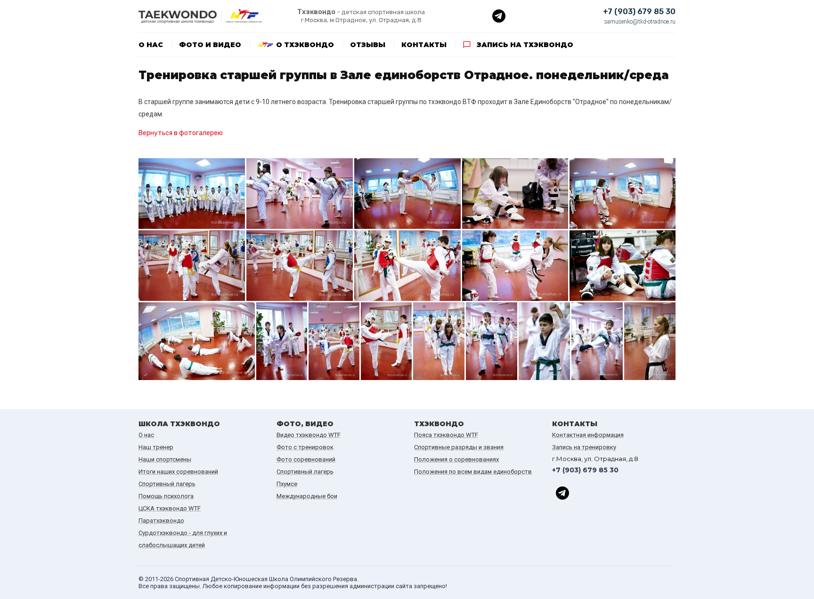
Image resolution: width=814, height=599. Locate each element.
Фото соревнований (306, 459)
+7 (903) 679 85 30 (639, 11)
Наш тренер (155, 447)
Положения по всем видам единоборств (473, 471)
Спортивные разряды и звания (459, 447)
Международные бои (307, 496)
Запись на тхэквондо (525, 44)
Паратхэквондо (161, 520)
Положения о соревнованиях (456, 459)
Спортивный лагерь (166, 483)
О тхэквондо (305, 44)
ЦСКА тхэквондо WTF (169, 508)
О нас (150, 44)
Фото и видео (210, 44)
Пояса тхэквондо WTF (446, 434)
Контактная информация (588, 434)
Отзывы (367, 44)
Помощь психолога (166, 496)
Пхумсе (287, 483)
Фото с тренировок (305, 447)
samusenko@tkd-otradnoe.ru (640, 21)
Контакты (424, 44)
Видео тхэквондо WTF (309, 434)
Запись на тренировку (584, 447)
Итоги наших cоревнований (178, 471)
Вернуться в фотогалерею (180, 133)
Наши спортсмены (164, 459)
